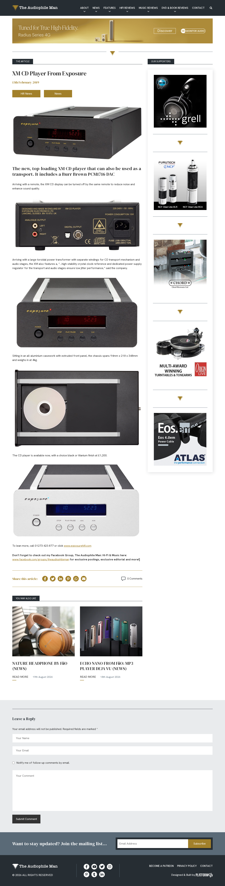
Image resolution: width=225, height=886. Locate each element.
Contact (198, 8)
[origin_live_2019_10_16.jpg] (180, 353)
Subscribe (199, 843)
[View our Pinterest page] (86, 874)
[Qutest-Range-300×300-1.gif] (180, 267)
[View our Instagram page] (109, 866)
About (84, 8)
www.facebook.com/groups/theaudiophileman (40, 559)
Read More (20, 677)
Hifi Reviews (127, 8)
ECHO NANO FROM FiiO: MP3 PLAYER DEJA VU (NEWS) (106, 666)
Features (110, 8)
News (96, 8)
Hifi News (26, 93)
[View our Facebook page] (86, 866)
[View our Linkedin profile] (102, 874)
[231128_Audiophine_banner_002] (180, 184)
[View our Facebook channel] (94, 866)
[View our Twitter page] (102, 866)
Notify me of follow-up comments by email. (43, 763)
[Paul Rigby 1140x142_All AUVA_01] (112, 31)
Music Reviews (148, 8)
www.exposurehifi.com (77, 546)
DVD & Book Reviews (175, 8)
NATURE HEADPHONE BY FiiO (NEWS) (39, 666)
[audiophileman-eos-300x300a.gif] (180, 440)
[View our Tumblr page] (94, 874)
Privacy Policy (187, 866)
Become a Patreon (161, 866)
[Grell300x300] (180, 102)
